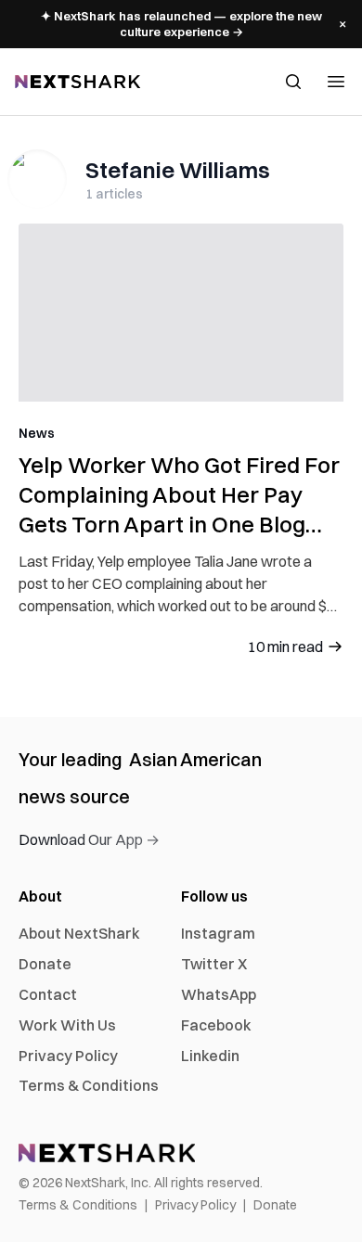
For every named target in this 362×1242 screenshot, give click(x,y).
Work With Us (67, 1025)
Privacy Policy (68, 1055)
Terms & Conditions (89, 1085)
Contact (48, 994)
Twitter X (214, 963)
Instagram (218, 933)
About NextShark (79, 933)
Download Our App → (89, 839)
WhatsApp (218, 994)
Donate (45, 963)
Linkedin (210, 1055)
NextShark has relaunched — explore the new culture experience (181, 23)
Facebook (216, 1025)
